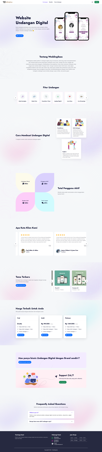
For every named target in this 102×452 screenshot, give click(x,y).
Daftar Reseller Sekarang (25, 362)
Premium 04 (74, 288)
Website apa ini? (34, 412)
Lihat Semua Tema (21, 285)
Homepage (45, 2)
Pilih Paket (21, 334)
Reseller (51, 2)
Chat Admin (63, 382)
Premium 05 (56, 288)
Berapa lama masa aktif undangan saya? (40, 421)
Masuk (97, 2)
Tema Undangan (57, 2)
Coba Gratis (20, 35)
